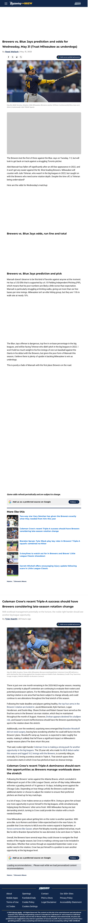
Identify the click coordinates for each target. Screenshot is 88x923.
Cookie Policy (28, 902)
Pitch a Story (47, 898)
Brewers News (20, 581)
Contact (44, 893)
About (9, 893)
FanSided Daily (29, 898)
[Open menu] (6, 3)
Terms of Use (12, 902)
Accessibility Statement (71, 902)
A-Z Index (10, 906)
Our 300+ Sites (66, 893)
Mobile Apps (12, 898)
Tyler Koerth (11, 619)
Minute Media (17, 912)
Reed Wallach (12, 52)
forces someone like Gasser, (19, 829)
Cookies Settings (30, 906)
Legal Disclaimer (48, 902)
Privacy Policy (66, 898)
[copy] (20, 57)
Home (9, 581)
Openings (26, 893)
